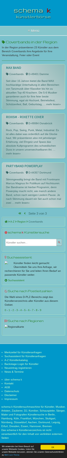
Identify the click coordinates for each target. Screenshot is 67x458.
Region (21, 221)
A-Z (12, 221)
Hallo (33, 30)
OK (52, 447)
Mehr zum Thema (11, 454)
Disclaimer (10, 395)
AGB (7, 387)
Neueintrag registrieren (18, 367)
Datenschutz (11, 391)
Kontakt (8, 383)
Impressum (11, 398)
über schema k (13, 379)
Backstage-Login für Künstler (21, 363)
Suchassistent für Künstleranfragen (25, 356)
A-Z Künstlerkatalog (16, 360)
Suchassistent (15, 280)
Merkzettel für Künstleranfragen (23, 352)
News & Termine (14, 371)
